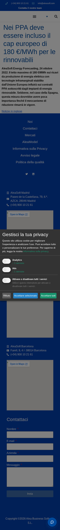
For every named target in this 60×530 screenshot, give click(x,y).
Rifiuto (6, 295)
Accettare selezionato (25, 295)
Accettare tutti (48, 295)
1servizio (18, 263)
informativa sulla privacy (35, 251)
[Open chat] (52, 522)
